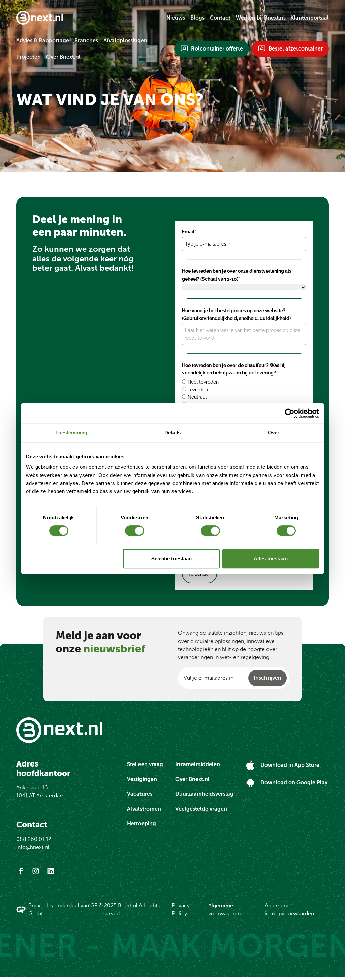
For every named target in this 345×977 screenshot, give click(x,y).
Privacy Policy (181, 909)
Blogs (197, 17)
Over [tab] (273, 432)
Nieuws (175, 17)
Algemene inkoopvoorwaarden (289, 909)
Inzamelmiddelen (197, 764)
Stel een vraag (145, 764)
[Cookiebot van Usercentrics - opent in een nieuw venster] (289, 413)
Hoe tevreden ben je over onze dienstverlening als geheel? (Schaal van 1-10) (236, 274)
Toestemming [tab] (71, 432)
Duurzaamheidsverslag (204, 794)
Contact (220, 17)
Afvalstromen (144, 809)
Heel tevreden (203, 382)
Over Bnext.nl (63, 57)
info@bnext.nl (32, 847)
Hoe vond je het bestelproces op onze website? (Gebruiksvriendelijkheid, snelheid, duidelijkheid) (236, 314)
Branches (86, 40)
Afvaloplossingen (125, 40)
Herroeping (141, 823)
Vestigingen (142, 779)
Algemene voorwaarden (224, 909)
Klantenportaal (309, 17)
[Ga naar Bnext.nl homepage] (39, 18)
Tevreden (198, 389)
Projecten (28, 57)
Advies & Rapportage (42, 40)
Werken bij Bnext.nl (260, 17)
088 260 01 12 (33, 839)
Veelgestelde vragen (201, 809)
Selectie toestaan (171, 558)
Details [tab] (172, 432)
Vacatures (139, 794)
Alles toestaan (270, 558)
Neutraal (197, 397)
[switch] (134, 530)
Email (189, 231)
